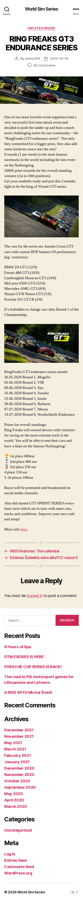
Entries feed (15, 860)
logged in (35, 595)
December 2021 (19, 730)
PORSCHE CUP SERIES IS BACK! (33, 666)
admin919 (32, 58)
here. (24, 529)
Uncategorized (41, 28)
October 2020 (17, 781)
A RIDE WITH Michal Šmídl (28, 692)
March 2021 (15, 749)
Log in (9, 854)
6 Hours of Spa (17, 647)
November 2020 (19, 774)
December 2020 (19, 768)
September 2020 (20, 787)
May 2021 (13, 743)
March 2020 (15, 806)
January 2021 (17, 762)
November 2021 (19, 736)
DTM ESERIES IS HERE (24, 657)
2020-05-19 (59, 58)
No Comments (44, 65)
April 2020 (14, 800)
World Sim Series (41, 9)
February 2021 (17, 755)
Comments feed (19, 866)
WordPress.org (18, 873)
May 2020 (13, 793)
